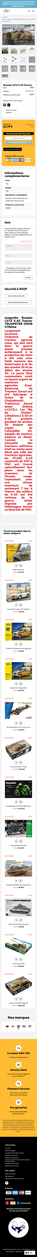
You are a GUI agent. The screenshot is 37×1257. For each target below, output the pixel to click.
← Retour (5, 17)
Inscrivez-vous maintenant (18, 142)
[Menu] (33, 11)
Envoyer (28, 277)
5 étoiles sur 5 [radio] (31, 241)
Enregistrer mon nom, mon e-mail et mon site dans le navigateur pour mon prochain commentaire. (18, 270)
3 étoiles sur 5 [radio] (26, 241)
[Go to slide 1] (18, 1028)
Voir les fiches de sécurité (16, 296)
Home (4, 19)
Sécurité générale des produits (18, 302)
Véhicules (10, 19)
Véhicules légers (19, 19)
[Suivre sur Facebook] (4, 105)
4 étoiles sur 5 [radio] (29, 241)
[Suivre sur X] (8, 105)
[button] (31, 27)
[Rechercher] (29, 11)
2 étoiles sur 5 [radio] (24, 241)
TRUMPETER (29, 91)
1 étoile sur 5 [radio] (21, 241)
